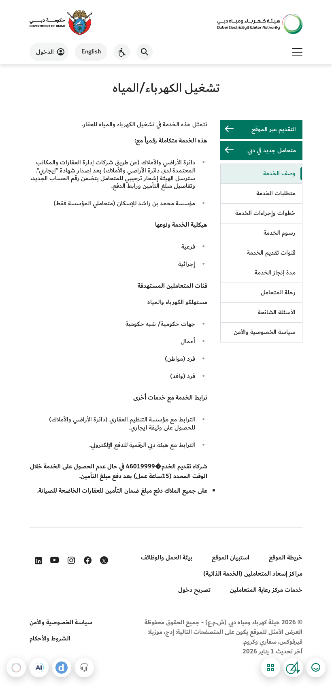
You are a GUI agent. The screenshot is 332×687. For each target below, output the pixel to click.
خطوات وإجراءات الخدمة (265, 213)
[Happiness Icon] (316, 667)
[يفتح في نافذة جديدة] (61, 23)
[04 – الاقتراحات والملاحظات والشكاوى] (293, 667)
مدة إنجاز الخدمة (275, 272)
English (91, 51)
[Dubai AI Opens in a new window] (39, 667)
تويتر (103, 562)
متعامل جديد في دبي (271, 150)
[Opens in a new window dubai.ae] (61, 667)
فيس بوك (87, 558)
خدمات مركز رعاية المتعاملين (266, 590)
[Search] (144, 52)
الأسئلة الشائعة (277, 312)
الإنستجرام (70, 558)
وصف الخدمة (279, 173)
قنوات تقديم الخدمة (271, 252)
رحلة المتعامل (278, 292)
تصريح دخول (194, 590)
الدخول (45, 52)
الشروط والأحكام (50, 638)
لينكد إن (37, 558)
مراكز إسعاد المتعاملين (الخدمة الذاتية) (252, 573)
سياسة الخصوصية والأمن (265, 332)
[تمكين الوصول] (122, 52)
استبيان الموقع (230, 557)
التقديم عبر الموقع (273, 129)
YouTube (53, 559)
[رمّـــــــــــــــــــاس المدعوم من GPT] (16, 667)
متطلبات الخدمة (276, 193)
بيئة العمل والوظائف (166, 557)
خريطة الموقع (285, 557)
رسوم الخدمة (280, 233)
